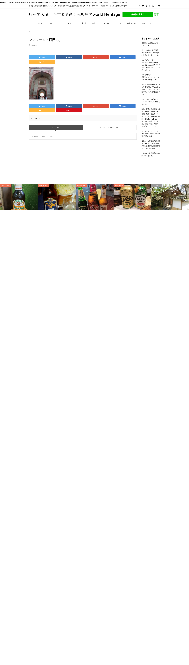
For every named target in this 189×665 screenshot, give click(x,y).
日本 (50, 23)
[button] (41, 83)
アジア (60, 23)
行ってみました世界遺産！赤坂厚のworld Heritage (74, 14)
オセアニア (72, 23)
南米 (93, 23)
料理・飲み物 (131, 23)
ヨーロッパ (105, 23)
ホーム (40, 23)
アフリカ (118, 23)
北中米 (84, 23)
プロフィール (146, 23)
